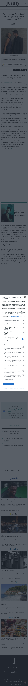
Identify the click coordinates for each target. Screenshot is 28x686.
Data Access (14, 388)
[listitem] (14, 320)
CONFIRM (8, 384)
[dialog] (14, 343)
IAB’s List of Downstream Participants (15, 316)
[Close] (25, 297)
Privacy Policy (21, 388)
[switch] (23, 323)
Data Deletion (6, 388)
